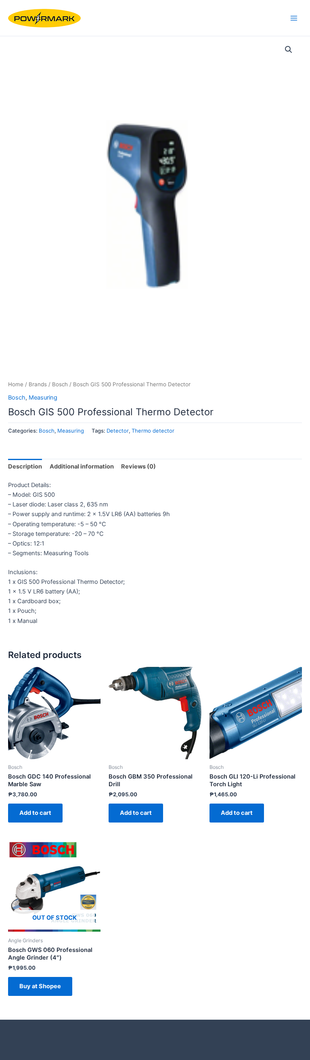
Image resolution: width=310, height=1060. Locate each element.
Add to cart (35, 812)
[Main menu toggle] (294, 18)
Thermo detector (153, 430)
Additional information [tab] (82, 466)
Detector (118, 430)
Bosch (60, 384)
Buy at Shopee (40, 986)
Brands (38, 384)
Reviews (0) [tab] (138, 466)
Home (15, 384)
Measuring (43, 397)
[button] (288, 49)
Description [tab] (25, 466)
